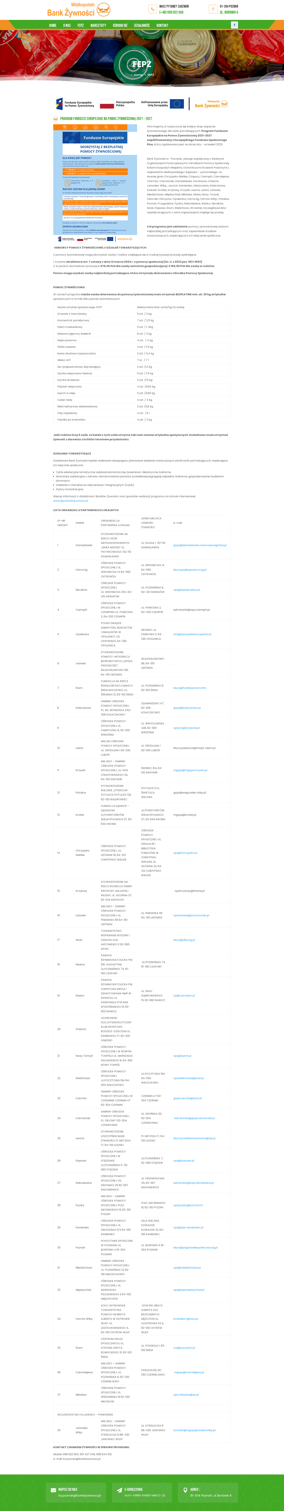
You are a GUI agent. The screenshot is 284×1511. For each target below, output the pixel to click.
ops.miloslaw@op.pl (186, 1395)
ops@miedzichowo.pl (187, 1268)
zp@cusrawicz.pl (184, 995)
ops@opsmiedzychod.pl (188, 1290)
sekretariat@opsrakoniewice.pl (193, 1183)
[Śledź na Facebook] (234, 25)
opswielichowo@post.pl (188, 1078)
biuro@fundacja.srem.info (189, 688)
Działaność (142, 25)
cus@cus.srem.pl (184, 1348)
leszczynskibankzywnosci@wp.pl (194, 1138)
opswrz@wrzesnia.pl (186, 728)
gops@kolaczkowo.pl (187, 708)
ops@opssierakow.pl (186, 590)
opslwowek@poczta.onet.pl (191, 915)
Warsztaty (98, 25)
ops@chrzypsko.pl (185, 853)
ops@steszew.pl (183, 1161)
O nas (67, 25)
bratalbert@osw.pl (185, 1319)
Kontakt (162, 25)
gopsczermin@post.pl (187, 1098)
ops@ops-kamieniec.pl (188, 1227)
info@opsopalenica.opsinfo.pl (192, 634)
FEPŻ (81, 25)
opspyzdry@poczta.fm (188, 1205)
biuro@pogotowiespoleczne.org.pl (195, 1247)
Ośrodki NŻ (120, 25)
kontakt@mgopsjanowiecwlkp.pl (194, 1430)
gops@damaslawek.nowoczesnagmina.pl (200, 545)
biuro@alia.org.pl (184, 940)
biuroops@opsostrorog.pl (189, 570)
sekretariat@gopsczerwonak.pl (194, 1118)
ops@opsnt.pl (182, 1056)
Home (52, 25)
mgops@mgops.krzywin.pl (190, 770)
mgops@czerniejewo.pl (188, 1372)
